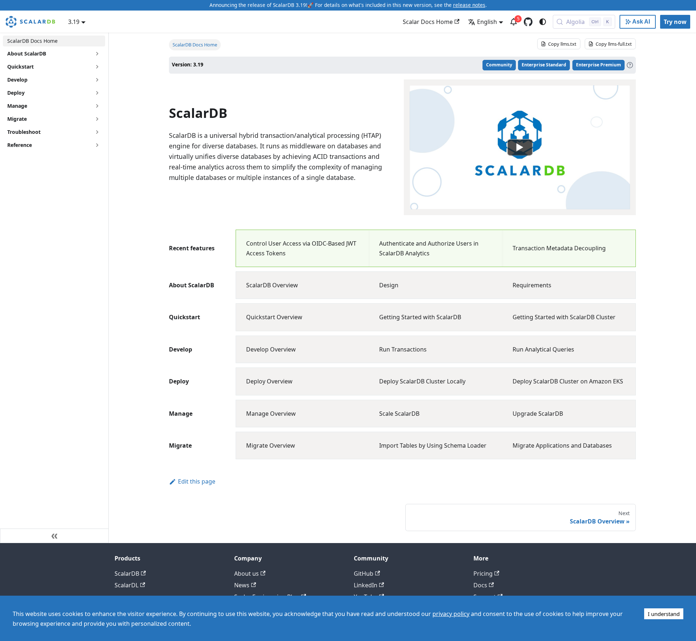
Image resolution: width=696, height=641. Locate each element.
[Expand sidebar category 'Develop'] (97, 80)
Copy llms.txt (562, 44)
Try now (675, 22)
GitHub (363, 574)
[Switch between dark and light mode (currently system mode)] (542, 22)
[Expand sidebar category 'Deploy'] (97, 93)
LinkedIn (365, 585)
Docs (480, 585)
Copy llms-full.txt (614, 44)
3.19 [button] (73, 22)
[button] (54, 132)
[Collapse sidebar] (54, 536)
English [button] (487, 22)
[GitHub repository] (528, 22)
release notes (469, 4)
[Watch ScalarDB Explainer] (520, 147)
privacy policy (450, 614)
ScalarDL (126, 585)
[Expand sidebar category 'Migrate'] (97, 119)
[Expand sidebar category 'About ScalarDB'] (97, 53)
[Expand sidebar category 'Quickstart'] (97, 67)
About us (246, 574)
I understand (664, 613)
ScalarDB (127, 574)
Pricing (483, 574)
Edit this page (196, 481)
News (241, 585)
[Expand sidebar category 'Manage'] (97, 106)
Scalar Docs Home (428, 22)
